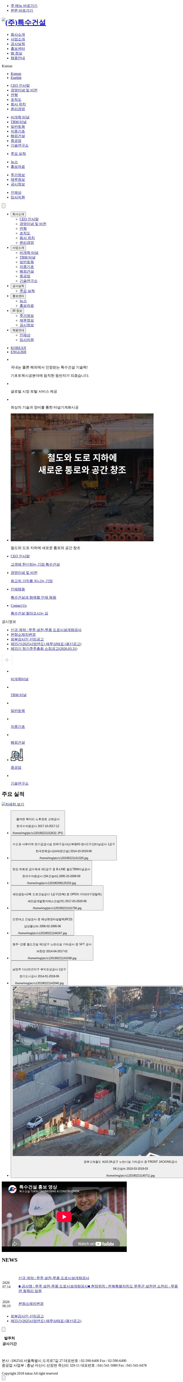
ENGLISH (18, 352)
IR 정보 (16, 53)
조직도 (16, 99)
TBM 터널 (19, 122)
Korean (16, 74)
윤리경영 (18, 109)
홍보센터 (18, 49)
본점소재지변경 (23, 634)
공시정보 (18, 184)
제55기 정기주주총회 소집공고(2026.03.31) (44, 649)
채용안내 (18, 58)
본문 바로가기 (22, 10)
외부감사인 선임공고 (27, 639)
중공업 (16, 141)
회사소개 (18, 34)
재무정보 (18, 179)
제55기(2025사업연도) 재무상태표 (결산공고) (46, 644)
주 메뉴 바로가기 (24, 6)
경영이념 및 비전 (24, 90)
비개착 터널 (20, 117)
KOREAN (18, 348)
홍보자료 (18, 167)
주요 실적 (18, 154)
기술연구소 (20, 145)
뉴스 (14, 162)
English (16, 78)
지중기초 (18, 131)
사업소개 (18, 39)
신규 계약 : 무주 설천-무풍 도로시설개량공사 (46, 630)
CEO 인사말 (20, 85)
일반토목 (18, 127)
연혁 (14, 95)
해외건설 (18, 136)
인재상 (16, 192)
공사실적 (18, 44)
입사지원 (18, 197)
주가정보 (18, 175)
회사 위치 (18, 104)
